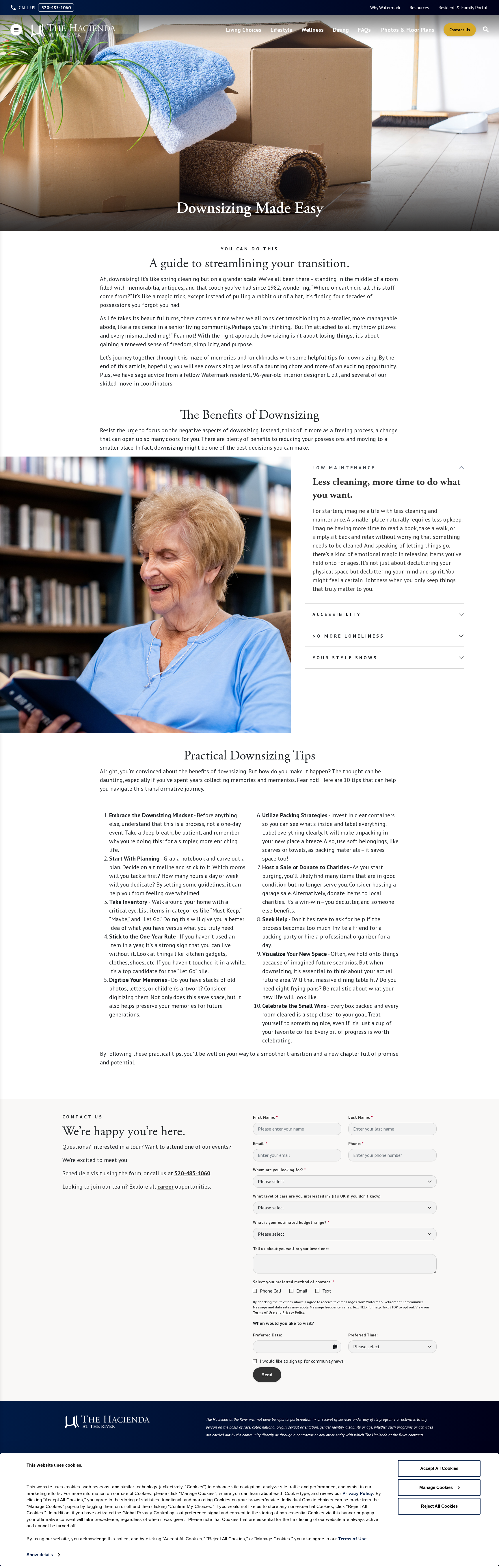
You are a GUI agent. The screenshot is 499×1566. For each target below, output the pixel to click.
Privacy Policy (293, 1312)
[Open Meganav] (16, 30)
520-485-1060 (56, 7)
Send (267, 1374)
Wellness (312, 29)
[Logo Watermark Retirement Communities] (73, 30)
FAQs (364, 29)
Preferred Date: (267, 1335)
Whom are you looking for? (279, 1169)
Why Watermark (385, 7)
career (165, 1186)
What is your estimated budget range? (291, 1222)
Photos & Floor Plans (407, 29)
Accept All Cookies (439, 1468)
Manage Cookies (436, 1487)
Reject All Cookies (439, 1506)
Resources (419, 7)
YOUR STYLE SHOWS (345, 657)
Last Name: (360, 1117)
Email (301, 1291)
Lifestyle (281, 29)
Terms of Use (264, 1312)
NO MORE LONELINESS (348, 636)
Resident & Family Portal (462, 7)
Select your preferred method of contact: (293, 1281)
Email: (260, 1143)
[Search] (486, 30)
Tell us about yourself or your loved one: (291, 1248)
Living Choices (243, 29)
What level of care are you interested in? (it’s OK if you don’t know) (317, 1196)
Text (326, 1291)
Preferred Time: (362, 1335)
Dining (341, 29)
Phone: (355, 1143)
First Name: (265, 1117)
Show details (40, 1554)
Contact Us (459, 29)
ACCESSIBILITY (336, 614)
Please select (271, 1181)
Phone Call (270, 1291)
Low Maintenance (343, 467)
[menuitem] (385, 7)
